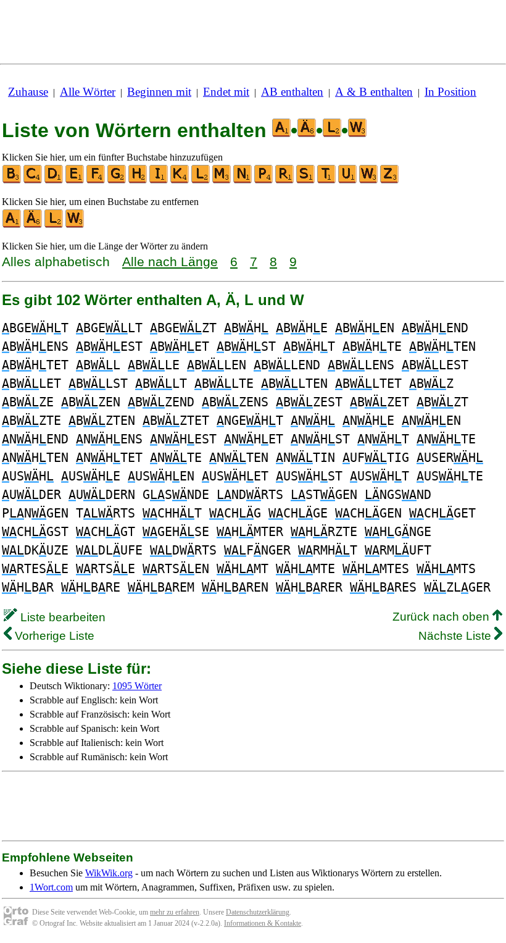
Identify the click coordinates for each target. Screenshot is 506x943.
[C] (33, 180)
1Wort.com (51, 887)
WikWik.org (109, 873)
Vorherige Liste (53, 635)
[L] (201, 180)
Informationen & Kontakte (262, 923)
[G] (117, 180)
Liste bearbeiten (61, 617)
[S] (306, 180)
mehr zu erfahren (174, 912)
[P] (264, 180)
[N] (243, 180)
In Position (450, 91)
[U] (348, 180)
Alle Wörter (87, 91)
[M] (222, 180)
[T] (327, 180)
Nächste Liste (456, 635)
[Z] (390, 180)
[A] (12, 225)
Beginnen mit (159, 91)
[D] (54, 180)
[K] (180, 180)
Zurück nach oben (442, 616)
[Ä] (33, 225)
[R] (285, 180)
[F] (96, 180)
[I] (159, 180)
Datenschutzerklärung (257, 912)
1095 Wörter (137, 686)
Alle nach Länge (170, 261)
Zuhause (28, 91)
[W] (369, 180)
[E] (75, 180)
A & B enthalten (374, 91)
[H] (138, 180)
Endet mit (226, 91)
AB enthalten (292, 91)
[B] (12, 180)
